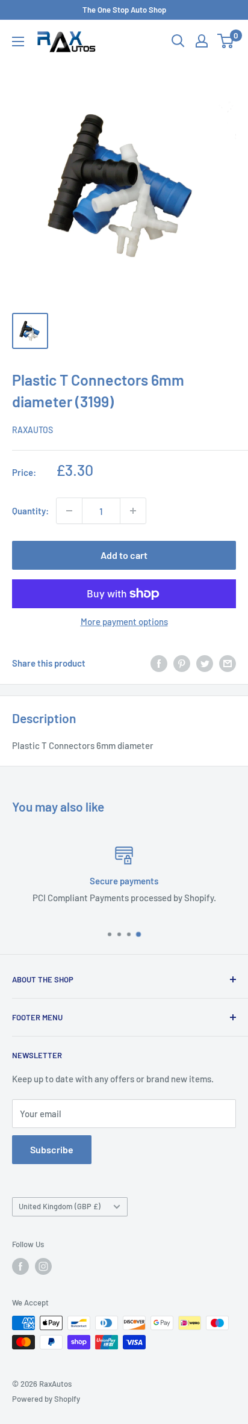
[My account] (202, 41)
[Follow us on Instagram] (43, 1266)
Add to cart (124, 555)
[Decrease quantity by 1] (69, 510)
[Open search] (178, 41)
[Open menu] (18, 41)
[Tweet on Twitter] (204, 663)
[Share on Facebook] (158, 663)
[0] (226, 41)
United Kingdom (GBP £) (60, 1206)
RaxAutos (32, 430)
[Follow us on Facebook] (20, 1266)
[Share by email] (227, 663)
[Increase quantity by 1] (133, 510)
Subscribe (51, 1149)
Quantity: (30, 510)
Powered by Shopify (46, 1399)
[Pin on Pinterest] (181, 663)
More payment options (124, 621)
